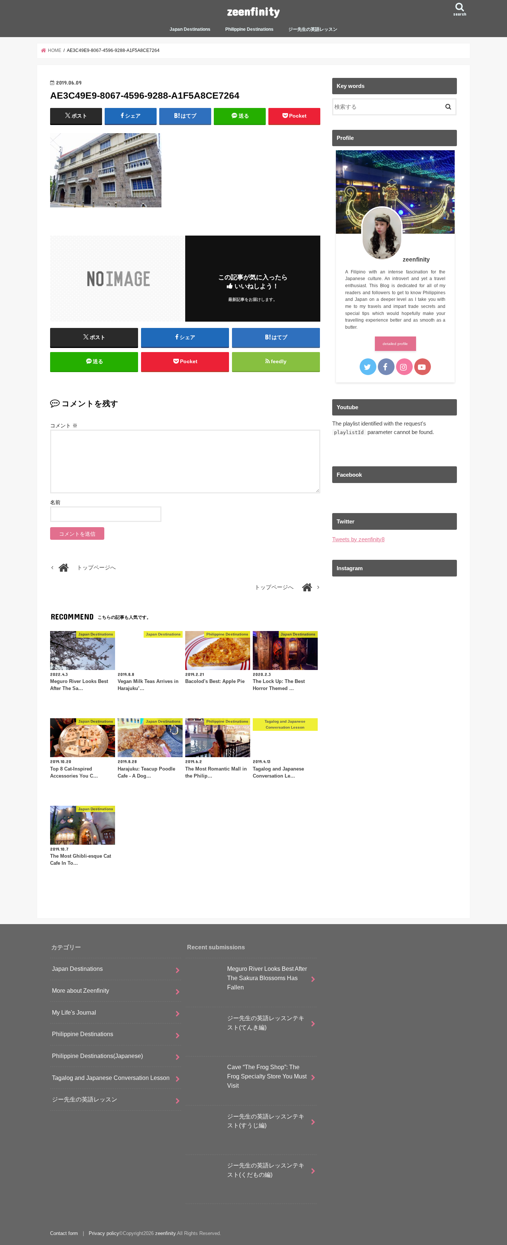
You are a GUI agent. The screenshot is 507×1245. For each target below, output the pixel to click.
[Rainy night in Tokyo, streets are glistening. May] (394, 620)
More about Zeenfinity (80, 990)
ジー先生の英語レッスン (312, 29)
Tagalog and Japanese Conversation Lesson (111, 1077)
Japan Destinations (190, 29)
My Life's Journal (74, 1012)
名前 (55, 502)
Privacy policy (104, 1233)
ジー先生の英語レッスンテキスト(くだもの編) (265, 1170)
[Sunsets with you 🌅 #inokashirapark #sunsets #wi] (394, 693)
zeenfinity (253, 11)
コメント (64, 425)
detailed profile (395, 344)
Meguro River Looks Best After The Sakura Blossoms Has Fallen (267, 977)
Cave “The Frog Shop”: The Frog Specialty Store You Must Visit (267, 1076)
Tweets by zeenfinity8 (358, 539)
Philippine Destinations (249, 29)
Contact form (64, 1233)
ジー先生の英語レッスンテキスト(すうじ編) (265, 1121)
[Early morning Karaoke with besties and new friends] (394, 767)
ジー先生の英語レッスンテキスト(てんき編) (265, 1023)
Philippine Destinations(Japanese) (97, 1055)
